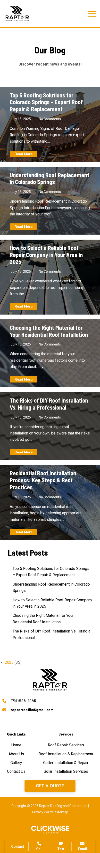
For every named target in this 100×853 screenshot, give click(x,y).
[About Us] (16, 754)
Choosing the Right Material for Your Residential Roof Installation (49, 331)
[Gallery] (16, 763)
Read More (24, 154)
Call (39, 849)
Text (60, 849)
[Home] (16, 745)
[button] (50, 786)
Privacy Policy (42, 812)
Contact (17, 846)
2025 (9, 662)
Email (82, 849)
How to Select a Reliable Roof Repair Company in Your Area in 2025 (46, 254)
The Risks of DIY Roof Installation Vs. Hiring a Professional (49, 404)
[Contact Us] (16, 771)
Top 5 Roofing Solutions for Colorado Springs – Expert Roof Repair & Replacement (46, 102)
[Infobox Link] (50, 701)
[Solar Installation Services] (66, 771)
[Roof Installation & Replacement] (66, 754)
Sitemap (61, 812)
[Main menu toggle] (92, 14)
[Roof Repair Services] (66, 745)
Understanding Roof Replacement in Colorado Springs (49, 178)
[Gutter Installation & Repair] (65, 763)
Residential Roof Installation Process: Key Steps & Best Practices (43, 480)
